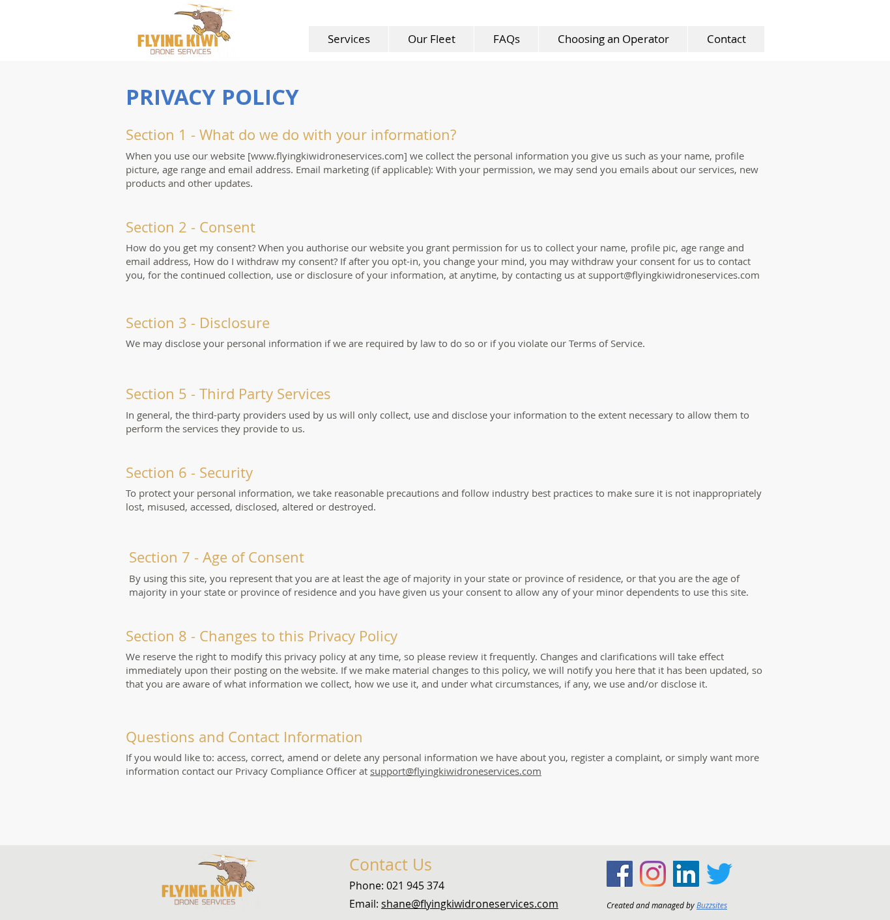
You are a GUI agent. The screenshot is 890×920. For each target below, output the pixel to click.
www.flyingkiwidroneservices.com (327, 155)
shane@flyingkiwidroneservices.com (469, 904)
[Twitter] (719, 874)
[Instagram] (653, 874)
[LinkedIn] (686, 874)
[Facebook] (620, 874)
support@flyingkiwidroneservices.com (674, 274)
